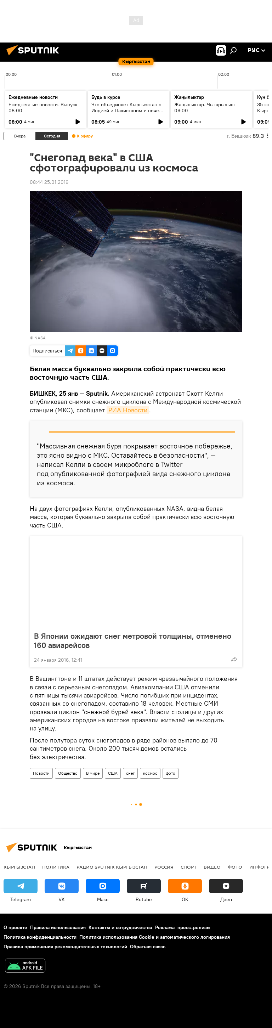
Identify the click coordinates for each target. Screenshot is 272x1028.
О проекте (15, 927)
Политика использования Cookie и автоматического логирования (154, 937)
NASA (40, 337)
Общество (68, 773)
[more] (234, 659)
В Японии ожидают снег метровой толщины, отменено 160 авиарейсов (132, 640)
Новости (41, 773)
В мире (93, 773)
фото (170, 773)
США (113, 773)
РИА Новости (127, 410)
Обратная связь (147, 946)
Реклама (165, 927)
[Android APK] (25, 967)
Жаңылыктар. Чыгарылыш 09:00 (204, 107)
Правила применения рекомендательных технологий (65, 946)
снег (130, 773)
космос (150, 773)
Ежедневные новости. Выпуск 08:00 (43, 107)
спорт (189, 867)
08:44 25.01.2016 (49, 182)
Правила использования (58, 927)
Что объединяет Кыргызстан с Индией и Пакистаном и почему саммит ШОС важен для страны (128, 110)
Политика (55, 867)
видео (212, 867)
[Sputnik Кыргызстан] (35, 56)
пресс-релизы (193, 927)
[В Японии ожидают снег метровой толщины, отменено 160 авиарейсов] (136, 581)
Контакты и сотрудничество (120, 927)
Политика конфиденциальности (40, 937)
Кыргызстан (19, 867)
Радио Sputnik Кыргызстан (111, 867)
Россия (164, 867)
